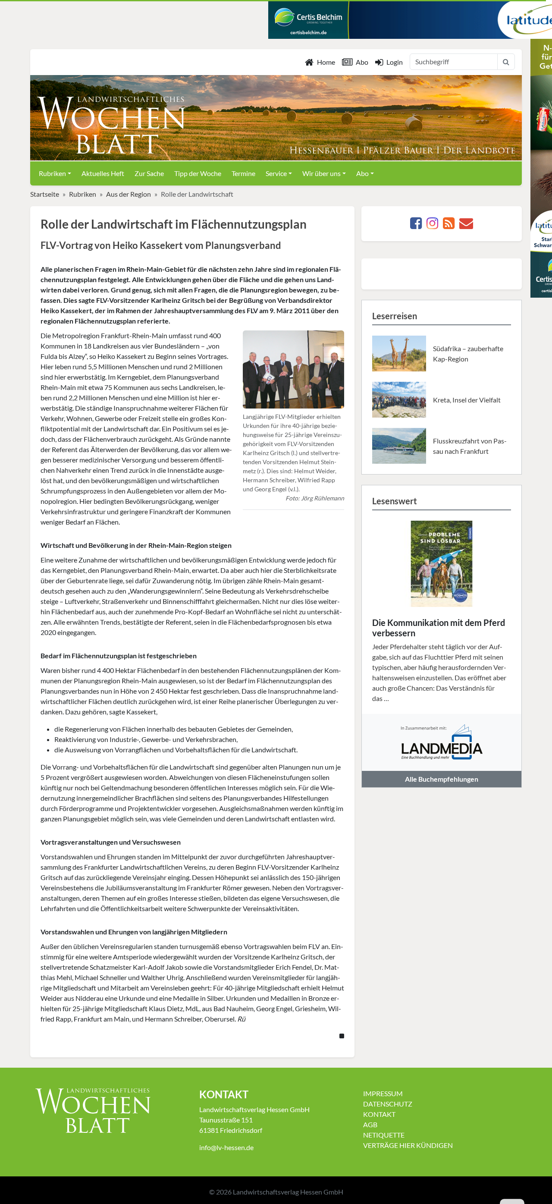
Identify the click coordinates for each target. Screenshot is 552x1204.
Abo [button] (362, 173)
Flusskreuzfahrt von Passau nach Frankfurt (470, 446)
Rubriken (82, 194)
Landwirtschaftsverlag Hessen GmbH (288, 1192)
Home (326, 62)
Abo (362, 62)
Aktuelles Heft (103, 173)
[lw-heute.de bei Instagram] (432, 225)
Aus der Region (128, 194)
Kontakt (379, 1114)
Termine (243, 173)
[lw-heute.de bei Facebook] (416, 225)
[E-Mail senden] (466, 225)
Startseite (44, 194)
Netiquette (384, 1135)
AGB (370, 1124)
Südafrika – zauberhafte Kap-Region (468, 353)
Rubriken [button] (52, 173)
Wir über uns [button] (321, 173)
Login (394, 62)
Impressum (383, 1093)
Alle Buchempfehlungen (441, 779)
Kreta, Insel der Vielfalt (467, 400)
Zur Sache (149, 173)
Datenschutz (387, 1104)
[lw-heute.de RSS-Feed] (449, 225)
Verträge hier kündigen (408, 1145)
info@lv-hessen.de (226, 1147)
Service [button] (276, 173)
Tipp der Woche (197, 173)
